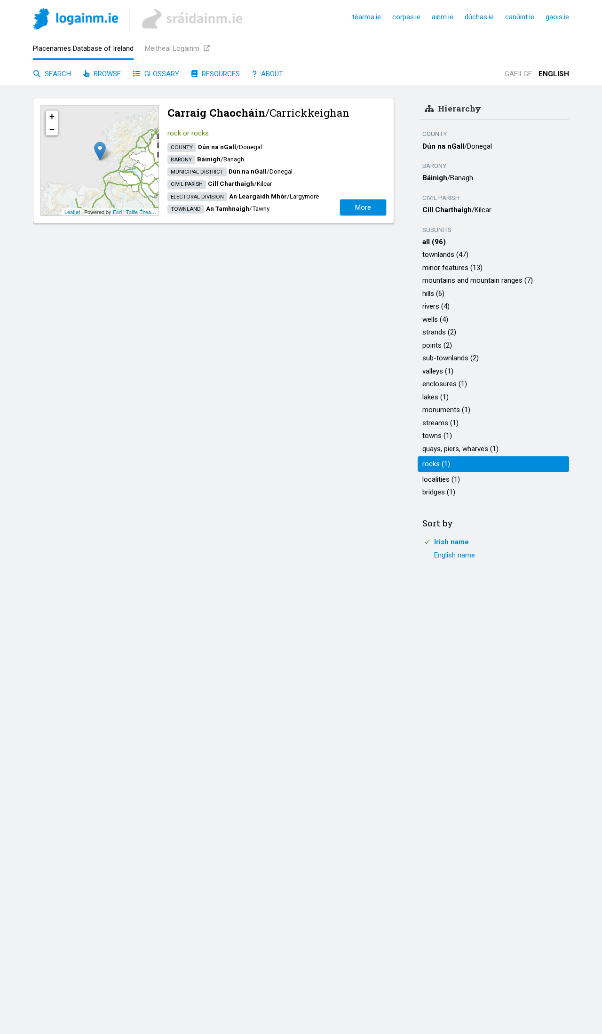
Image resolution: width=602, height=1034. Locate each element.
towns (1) (437, 435)
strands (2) (439, 332)
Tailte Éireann (141, 211)
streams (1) (440, 423)
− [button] (52, 129)
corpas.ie (406, 17)
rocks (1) (436, 464)
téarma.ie (366, 17)
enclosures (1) (444, 384)
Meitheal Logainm (173, 48)
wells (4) (435, 319)
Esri (117, 211)
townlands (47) (445, 254)
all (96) (434, 242)
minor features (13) (452, 267)
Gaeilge (518, 74)
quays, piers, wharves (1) (460, 449)
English (554, 74)
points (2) (437, 345)
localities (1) (441, 479)
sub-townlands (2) (450, 358)
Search (57, 74)
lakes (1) (435, 397)
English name (454, 555)
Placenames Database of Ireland (83, 48)
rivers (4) (436, 306)
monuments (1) (446, 410)
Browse (106, 74)
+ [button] (52, 116)
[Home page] (75, 20)
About (271, 74)
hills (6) (433, 293)
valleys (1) (437, 371)
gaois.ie (557, 17)
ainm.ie (442, 17)
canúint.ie (519, 17)
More (363, 207)
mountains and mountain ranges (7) (477, 280)
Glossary (161, 74)
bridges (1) (438, 492)
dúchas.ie (479, 17)
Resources (220, 74)
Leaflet (72, 211)
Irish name (451, 542)
